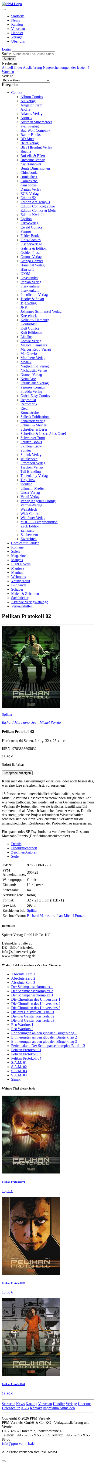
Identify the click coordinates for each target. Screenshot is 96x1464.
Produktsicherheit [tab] (24, 848)
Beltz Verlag (30, 143)
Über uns (18, 41)
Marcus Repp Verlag (36, 349)
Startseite (17, 16)
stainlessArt (29, 459)
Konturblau (29, 324)
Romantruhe (30, 412)
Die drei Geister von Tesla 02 (32, 1016)
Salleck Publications (35, 417)
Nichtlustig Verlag (34, 370)
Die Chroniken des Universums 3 (35, 1008)
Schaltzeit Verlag (33, 421)
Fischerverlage (31, 244)
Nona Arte (28, 379)
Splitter (26, 450)
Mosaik (26, 362)
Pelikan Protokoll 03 (26, 1054)
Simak (16, 1079)
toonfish (26, 484)
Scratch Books (31, 442)
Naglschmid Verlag (35, 366)
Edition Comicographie (38, 206)
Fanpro (26, 231)
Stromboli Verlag (33, 463)
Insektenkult (29, 290)
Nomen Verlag (31, 375)
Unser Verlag (30, 492)
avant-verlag (30, 126)
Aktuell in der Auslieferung (22, 67)
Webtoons (18, 577)
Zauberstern (29, 535)
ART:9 (26, 109)
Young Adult (20, 581)
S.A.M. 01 (19, 1062)
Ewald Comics (31, 227)
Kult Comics (30, 328)
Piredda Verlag (31, 391)
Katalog (17, 24)
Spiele (15, 551)
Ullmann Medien (33, 488)
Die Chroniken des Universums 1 (35, 999)
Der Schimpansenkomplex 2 (32, 991)
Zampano (27, 530)
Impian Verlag (31, 282)
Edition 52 (28, 198)
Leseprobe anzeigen (17, 773)
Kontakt (36, 1408)
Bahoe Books (31, 135)
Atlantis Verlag (31, 114)
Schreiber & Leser (34, 429)
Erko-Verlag (29, 223)
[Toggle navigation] (4, 9)
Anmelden (67, 1408)
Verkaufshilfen (22, 606)
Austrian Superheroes (36, 122)
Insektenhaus (30, 286)
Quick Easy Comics (35, 396)
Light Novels (21, 564)
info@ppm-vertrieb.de (18, 1444)
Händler (17, 33)
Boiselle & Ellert (33, 156)
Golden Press (30, 252)
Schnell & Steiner (33, 425)
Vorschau (18, 29)
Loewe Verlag (31, 341)
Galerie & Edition (34, 248)
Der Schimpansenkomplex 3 (32, 995)
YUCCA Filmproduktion (39, 522)
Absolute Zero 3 (23, 982)
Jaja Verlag (29, 303)
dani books (29, 185)
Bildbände (18, 585)
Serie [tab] (15, 856)
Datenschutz (11, 1408)
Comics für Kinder (25, 543)
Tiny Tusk (28, 480)
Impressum (51, 1408)
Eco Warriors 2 (22, 1029)
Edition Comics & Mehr (38, 210)
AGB (25, 1408)
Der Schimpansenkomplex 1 (32, 987)
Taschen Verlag (32, 467)
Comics (16, 92)
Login (6, 49)
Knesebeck (29, 316)
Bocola (26, 151)
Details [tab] (16, 844)
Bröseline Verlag (33, 160)
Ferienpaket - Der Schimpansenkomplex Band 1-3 (48, 1046)
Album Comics (32, 97)
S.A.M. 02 (19, 1067)
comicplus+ (29, 177)
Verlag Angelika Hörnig (38, 501)
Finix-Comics (31, 240)
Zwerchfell (29, 539)
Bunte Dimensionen (35, 168)
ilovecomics (29, 278)
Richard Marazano (16, 722)
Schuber (17, 589)
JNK (24, 307)
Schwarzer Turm (33, 438)
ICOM (25, 274)
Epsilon (26, 219)
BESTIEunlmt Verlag (36, 147)
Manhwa (17, 568)
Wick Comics (30, 514)
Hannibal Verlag (33, 265)
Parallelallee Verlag (35, 383)
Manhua (17, 572)
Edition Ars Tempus (35, 202)
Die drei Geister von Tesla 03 (32, 1020)
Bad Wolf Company (35, 130)
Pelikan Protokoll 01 (26, 1050)
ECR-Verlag (30, 194)
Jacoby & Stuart (32, 299)
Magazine (18, 556)
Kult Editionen (31, 332)
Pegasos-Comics (33, 387)
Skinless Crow (31, 446)
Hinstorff (27, 269)
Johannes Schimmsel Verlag (41, 311)
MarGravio (29, 354)
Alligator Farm (31, 105)
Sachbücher (19, 598)
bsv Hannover (31, 164)
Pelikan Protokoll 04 (26, 1058)
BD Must (27, 139)
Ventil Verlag (30, 497)
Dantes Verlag (31, 189)
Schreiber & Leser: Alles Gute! (43, 434)
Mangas (17, 560)
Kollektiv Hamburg (35, 320)
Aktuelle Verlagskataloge (29, 602)
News (15, 20)
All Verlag (28, 101)
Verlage (16, 37)
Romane (17, 547)
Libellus (26, 337)
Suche (6, 54)
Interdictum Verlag (34, 295)
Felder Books (30, 236)
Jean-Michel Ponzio (46, 722)
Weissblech (29, 509)
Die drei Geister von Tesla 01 (32, 1012)
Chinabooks (29, 172)
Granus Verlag (31, 257)
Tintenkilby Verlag (34, 476)
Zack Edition (30, 526)
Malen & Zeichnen (25, 594)
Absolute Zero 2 (23, 978)
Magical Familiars (34, 345)
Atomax (26, 118)
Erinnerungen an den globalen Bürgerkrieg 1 (44, 1033)
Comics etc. (29, 181)
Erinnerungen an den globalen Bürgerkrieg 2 (44, 1037)
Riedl (24, 408)
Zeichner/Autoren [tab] (24, 852)
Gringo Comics (32, 261)
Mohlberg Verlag (33, 358)
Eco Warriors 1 (22, 1025)
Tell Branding (31, 471)
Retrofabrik (29, 404)
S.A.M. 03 (19, 1071)
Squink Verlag (31, 455)
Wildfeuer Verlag (33, 518)
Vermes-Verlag (31, 505)
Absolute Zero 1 (23, 974)
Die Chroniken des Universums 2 (35, 1004)
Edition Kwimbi (32, 215)
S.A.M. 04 (19, 1075)
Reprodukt (28, 400)
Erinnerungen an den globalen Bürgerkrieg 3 (44, 1041)
